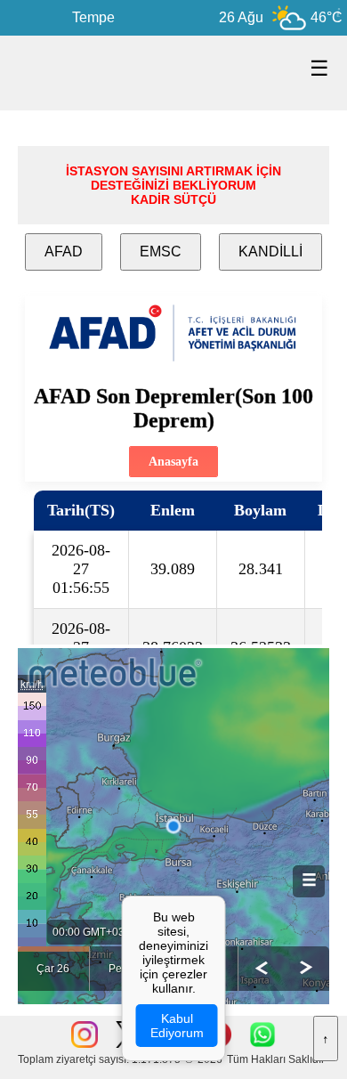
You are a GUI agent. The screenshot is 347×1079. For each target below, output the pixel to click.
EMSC (161, 251)
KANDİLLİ (270, 251)
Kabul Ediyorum (177, 1025)
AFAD (63, 251)
